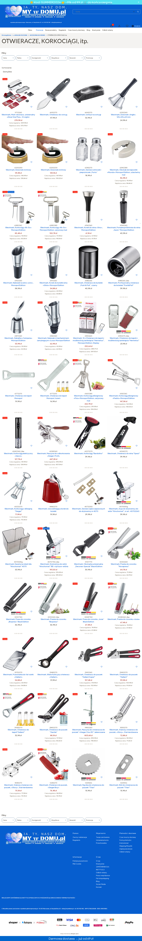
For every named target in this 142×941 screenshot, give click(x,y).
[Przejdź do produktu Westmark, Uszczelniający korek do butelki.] (53, 488)
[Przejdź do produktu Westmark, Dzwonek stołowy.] (18, 149)
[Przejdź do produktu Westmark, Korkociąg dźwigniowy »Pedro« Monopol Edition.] (123, 375)
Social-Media (101, 884)
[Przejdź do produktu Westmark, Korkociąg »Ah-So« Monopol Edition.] (18, 207)
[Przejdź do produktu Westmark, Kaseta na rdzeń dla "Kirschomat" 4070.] (18, 543)
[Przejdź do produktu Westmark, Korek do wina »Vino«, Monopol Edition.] (88, 207)
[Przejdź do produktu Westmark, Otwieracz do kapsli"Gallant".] (18, 709)
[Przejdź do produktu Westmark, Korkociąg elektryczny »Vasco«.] (18, 433)
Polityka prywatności (80, 861)
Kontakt (99, 887)
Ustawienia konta (102, 840)
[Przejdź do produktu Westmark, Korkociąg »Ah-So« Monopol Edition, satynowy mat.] (53, 207)
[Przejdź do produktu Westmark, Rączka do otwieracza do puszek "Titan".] (88, 764)
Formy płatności (125, 840)
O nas (98, 861)
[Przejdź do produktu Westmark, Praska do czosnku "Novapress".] (123, 543)
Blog (97, 881)
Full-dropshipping (102, 878)
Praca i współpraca (103, 875)
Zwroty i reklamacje (80, 837)
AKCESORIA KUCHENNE (37, 35)
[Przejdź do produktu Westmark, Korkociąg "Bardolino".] (88, 433)
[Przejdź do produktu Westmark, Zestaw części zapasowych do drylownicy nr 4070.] (88, 488)
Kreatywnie (100, 864)
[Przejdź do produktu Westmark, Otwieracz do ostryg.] (53, 94)
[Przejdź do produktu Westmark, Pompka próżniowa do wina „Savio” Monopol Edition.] (123, 207)
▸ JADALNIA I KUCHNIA (20, 35)
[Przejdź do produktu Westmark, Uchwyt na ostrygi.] (88, 94)
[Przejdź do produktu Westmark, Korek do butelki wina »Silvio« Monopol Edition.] (53, 262)
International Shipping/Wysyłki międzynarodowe (125, 846)
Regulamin (76, 840)
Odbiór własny (124, 852)
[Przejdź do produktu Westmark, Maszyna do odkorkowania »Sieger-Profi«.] (53, 433)
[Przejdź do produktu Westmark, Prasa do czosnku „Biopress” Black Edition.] (18, 598)
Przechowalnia (101, 843)
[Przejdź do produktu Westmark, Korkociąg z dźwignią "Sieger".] (18, 488)
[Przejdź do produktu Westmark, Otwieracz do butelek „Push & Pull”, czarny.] (88, 262)
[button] (138, 11)
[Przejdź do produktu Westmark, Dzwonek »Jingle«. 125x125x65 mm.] (123, 94)
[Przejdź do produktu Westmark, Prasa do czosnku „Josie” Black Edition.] (88, 598)
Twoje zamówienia (102, 837)
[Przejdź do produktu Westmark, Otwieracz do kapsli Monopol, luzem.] (53, 375)
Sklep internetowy (68, 933)
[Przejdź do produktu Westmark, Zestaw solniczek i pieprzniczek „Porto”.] (88, 149)
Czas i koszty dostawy (127, 837)
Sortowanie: (7, 68)
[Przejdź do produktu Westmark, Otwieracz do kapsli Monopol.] (18, 375)
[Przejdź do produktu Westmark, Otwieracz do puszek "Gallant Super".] (88, 654)
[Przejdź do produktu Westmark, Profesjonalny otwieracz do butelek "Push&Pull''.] (123, 262)
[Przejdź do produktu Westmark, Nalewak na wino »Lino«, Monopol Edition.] (18, 262)
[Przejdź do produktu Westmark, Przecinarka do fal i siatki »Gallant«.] (18, 654)
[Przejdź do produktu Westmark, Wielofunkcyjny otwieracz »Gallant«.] (53, 654)
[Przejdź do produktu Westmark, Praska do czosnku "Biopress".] (53, 598)
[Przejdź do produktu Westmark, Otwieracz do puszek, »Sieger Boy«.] (53, 764)
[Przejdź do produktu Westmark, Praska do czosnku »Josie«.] (123, 598)
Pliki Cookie (77, 864)
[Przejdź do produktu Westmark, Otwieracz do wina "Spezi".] (123, 433)
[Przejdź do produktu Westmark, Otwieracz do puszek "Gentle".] (53, 709)
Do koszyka (14, 107)
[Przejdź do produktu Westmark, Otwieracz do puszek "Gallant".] (123, 654)
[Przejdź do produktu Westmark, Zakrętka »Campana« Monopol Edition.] (18, 317)
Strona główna (6, 35)
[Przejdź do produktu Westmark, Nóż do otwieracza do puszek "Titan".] (123, 764)
